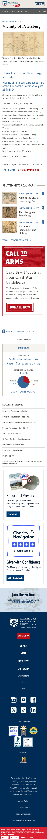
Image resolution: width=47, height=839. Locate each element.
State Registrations (23, 814)
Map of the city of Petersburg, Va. (29, 199)
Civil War (6, 21)
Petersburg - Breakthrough (12, 450)
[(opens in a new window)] (14, 700)
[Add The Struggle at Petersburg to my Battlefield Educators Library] (43, 208)
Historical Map (17, 21)
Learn (8, 11)
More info (14, 837)
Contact (24, 689)
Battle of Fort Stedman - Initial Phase (16, 417)
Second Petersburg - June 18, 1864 (16, 428)
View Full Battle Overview (23, 392)
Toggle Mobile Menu (40, 4)
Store (27, 682)
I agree (4, 837)
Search (13, 11)
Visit (23, 653)
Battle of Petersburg (28, 170)
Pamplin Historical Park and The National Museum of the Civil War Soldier (22, 462)
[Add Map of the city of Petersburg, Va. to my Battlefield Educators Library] (43, 193)
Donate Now (20, 307)
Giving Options (23, 676)
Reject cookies (27, 837)
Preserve (23, 661)
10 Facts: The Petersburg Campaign (16, 439)
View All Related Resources (16, 240)
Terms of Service (23, 807)
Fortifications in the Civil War (13, 445)
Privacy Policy (23, 801)
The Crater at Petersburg (11, 433)
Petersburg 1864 (8, 456)
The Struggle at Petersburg (27, 213)
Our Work (23, 668)
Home (12, 4)
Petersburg (23, 347)
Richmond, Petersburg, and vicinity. (27, 229)
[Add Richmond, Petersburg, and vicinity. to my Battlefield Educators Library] (43, 222)
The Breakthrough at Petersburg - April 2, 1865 (20, 422)
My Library (42, 11)
